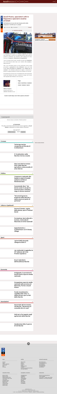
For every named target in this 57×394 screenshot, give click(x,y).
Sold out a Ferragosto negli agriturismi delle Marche (23, 315)
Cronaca (29, 27)
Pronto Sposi (23, 382)
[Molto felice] (28, 99)
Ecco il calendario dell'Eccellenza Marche (21, 260)
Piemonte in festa (5, 381)
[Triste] (9, 99)
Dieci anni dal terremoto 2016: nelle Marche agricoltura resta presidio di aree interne (23, 166)
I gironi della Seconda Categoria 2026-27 (21, 241)
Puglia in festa (5, 382)
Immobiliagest (23, 383)
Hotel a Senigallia (42, 376)
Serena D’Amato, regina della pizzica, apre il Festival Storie (23, 210)
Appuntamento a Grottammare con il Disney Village (23, 229)
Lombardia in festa (6, 380)
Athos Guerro (7, 88)
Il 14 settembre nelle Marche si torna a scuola (22, 155)
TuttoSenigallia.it (23, 378)
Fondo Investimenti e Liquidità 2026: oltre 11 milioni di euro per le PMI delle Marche (22, 294)
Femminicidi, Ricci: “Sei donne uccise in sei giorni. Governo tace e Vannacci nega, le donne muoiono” (22, 188)
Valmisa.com (23, 377)
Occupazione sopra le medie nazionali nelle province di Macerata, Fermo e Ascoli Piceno (23, 285)
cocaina (19, 85)
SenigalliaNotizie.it (24, 375)
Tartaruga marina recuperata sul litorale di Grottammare (22, 146)
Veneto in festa (5, 385)
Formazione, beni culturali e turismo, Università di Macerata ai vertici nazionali (23, 219)
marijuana (24, 85)
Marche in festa (5, 375)
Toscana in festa (5, 383)
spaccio (28, 85)
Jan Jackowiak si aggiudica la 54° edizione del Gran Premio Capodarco (23, 251)
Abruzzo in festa (5, 376)
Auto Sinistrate (23, 379)
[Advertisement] (45, 23)
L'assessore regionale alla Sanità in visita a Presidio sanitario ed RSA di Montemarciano (22, 179)
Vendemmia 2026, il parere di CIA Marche (23, 325)
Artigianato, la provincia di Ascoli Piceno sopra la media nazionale (23, 274)
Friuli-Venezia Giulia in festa (7, 378)
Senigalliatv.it (23, 376)
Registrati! (23, 131)
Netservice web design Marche (44, 375)
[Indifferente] (15, 99)
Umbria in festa (5, 384)
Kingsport (22, 380)
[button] (54, 1)
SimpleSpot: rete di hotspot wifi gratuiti (45, 378)
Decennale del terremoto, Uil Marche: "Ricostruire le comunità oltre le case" (22, 306)
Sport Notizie (23, 381)
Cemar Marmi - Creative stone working (45, 377)
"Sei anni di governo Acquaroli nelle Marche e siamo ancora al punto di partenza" (22, 198)
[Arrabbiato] (2, 99)
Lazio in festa (5, 379)
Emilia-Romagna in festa (7, 377)
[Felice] (22, 99)
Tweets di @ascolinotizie (39, 142)
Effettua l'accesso (11, 131)
